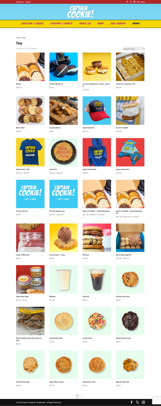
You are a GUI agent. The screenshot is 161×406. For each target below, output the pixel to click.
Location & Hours (32, 24)
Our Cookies (118, 24)
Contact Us (19, 2)
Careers (28, 2)
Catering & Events (61, 24)
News (101, 24)
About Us (85, 24)
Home (18, 37)
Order (136, 24)
